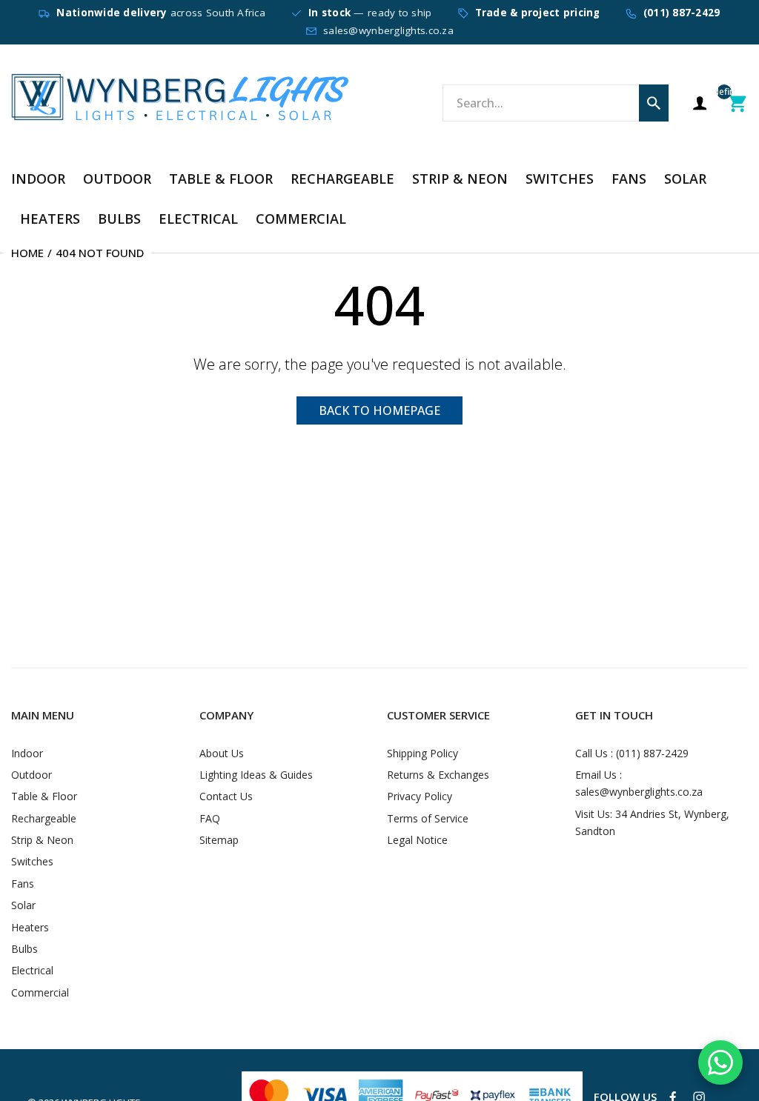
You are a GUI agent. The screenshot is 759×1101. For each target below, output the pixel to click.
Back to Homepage (379, 410)
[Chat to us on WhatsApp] (720, 1062)
